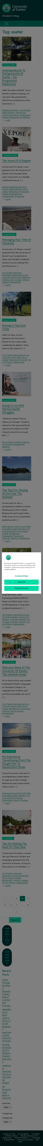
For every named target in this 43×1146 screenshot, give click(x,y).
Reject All (21, 582)
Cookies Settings (21, 576)
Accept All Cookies (21, 588)
